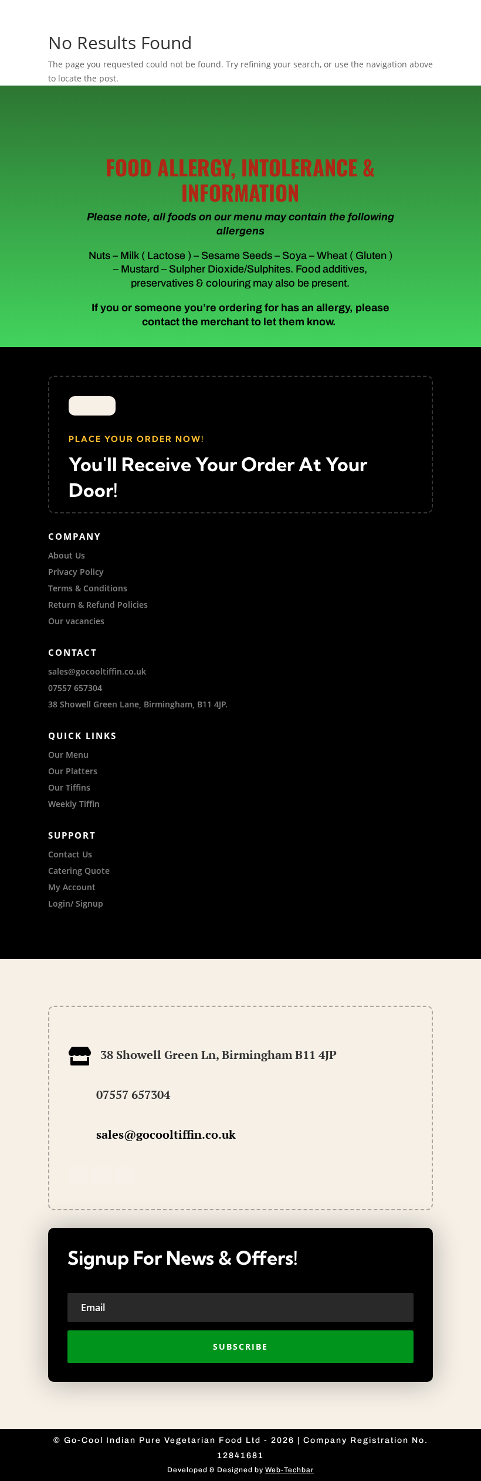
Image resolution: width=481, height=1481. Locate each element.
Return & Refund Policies (98, 604)
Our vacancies (76, 621)
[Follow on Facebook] (78, 1175)
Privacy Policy (76, 571)
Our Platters (72, 771)
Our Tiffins (69, 787)
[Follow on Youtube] (125, 1175)
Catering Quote (79, 870)
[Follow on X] (101, 1175)
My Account (72, 887)
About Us (66, 555)
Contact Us (70, 854)
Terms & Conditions (87, 588)
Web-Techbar (289, 1470)
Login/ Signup (75, 903)
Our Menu (68, 754)
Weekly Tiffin (74, 803)
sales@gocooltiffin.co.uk (166, 1134)
